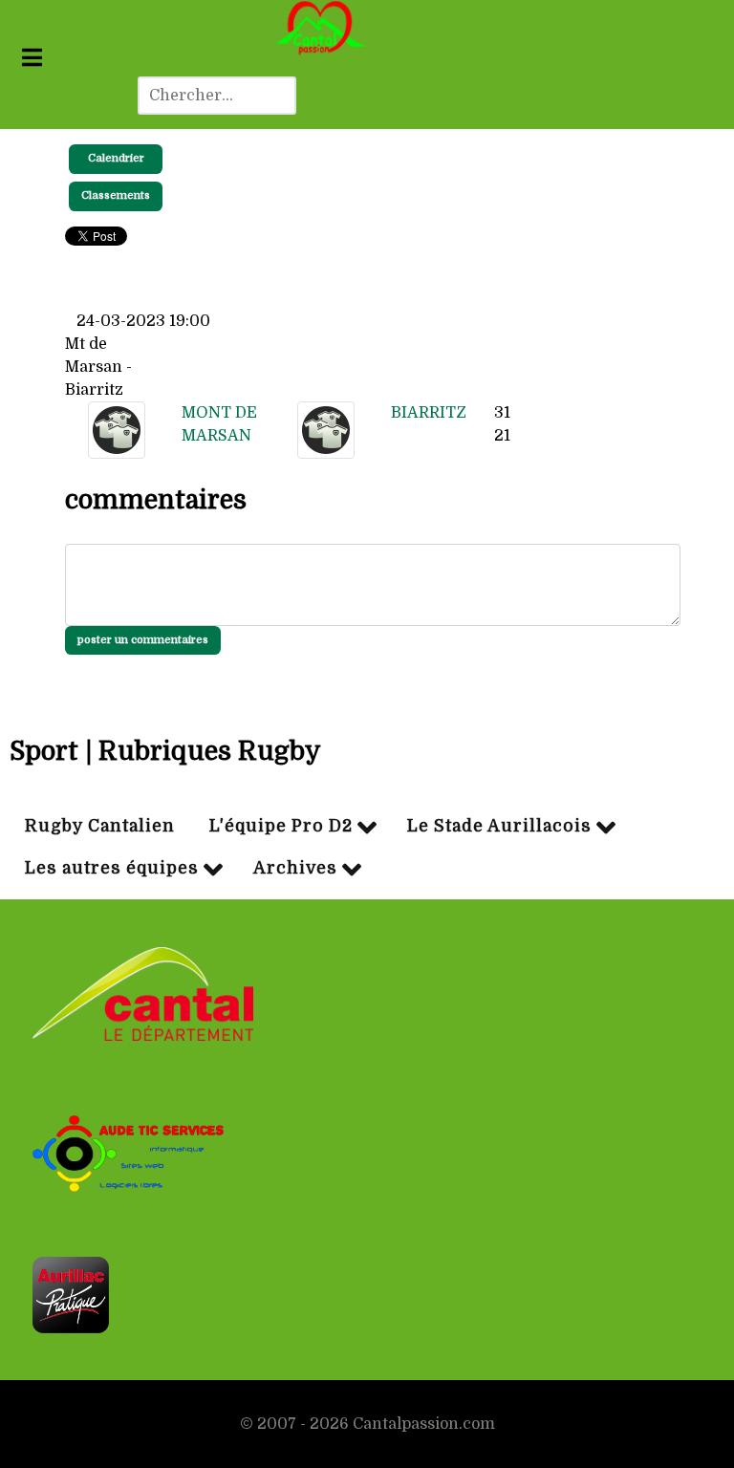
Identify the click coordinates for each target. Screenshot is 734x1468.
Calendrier (116, 158)
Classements (115, 195)
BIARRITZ (428, 412)
